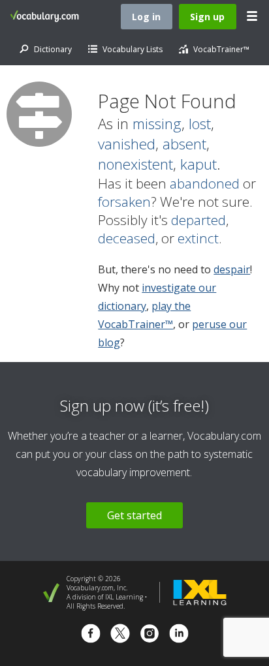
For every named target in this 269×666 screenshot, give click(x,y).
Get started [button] (134, 515)
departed (198, 220)
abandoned (205, 183)
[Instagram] (149, 635)
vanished (126, 144)
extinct (198, 238)
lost (200, 124)
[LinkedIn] (179, 635)
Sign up (207, 16)
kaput (198, 164)
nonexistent (135, 164)
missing (157, 124)
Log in (146, 16)
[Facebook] (91, 635)
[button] (253, 16)
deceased (126, 238)
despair (232, 269)
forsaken (124, 201)
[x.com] (120, 635)
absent (184, 144)
